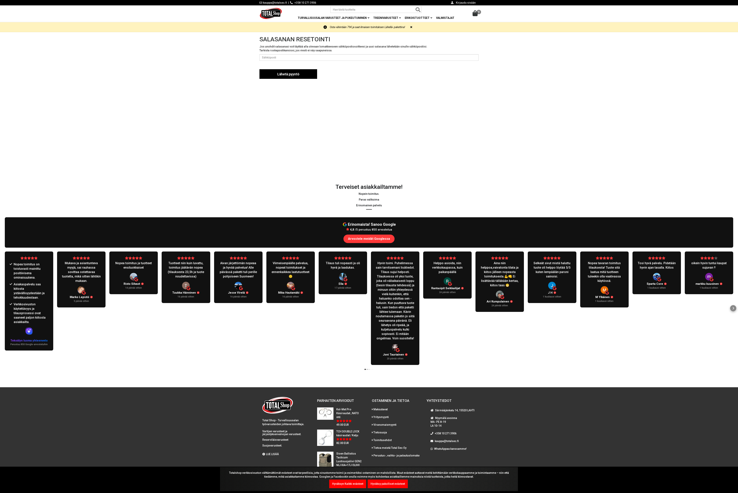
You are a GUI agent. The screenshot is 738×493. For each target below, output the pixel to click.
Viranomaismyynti (384, 424)
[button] (5, 308)
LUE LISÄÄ (272, 454)
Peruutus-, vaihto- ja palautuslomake (396, 455)
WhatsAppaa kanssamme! (450, 448)
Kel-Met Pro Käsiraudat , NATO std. (347, 413)
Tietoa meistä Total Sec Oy (389, 447)
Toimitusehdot (382, 440)
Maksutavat (380, 409)
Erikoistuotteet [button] (417, 17)
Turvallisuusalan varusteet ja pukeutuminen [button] (332, 17)
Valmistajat (445, 17)
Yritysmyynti (381, 417)
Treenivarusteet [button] (386, 17)
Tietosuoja (380, 432)
